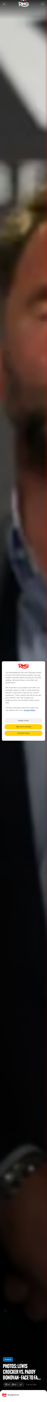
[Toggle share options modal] (20, 1384)
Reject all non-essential (23, 726)
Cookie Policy (29, 710)
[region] (23, 701)
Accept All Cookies (23, 733)
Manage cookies (23, 720)
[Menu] (42, 4)
